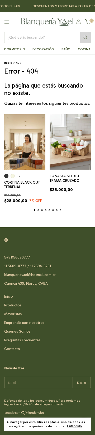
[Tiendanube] (24, 414)
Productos (12, 305)
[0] (88, 22)
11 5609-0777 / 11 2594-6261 (27, 266)
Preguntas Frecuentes (22, 340)
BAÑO (65, 49)
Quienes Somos (17, 331)
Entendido (74, 426)
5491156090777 (17, 257)
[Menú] (6, 22)
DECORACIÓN (43, 49)
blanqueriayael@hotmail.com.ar (30, 275)
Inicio (8, 63)
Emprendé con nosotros (24, 322)
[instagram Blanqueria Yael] (6, 240)
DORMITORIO (14, 49)
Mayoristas (13, 314)
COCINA (84, 49)
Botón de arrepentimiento (44, 404)
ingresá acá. (13, 404)
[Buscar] (85, 37)
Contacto (12, 349)
